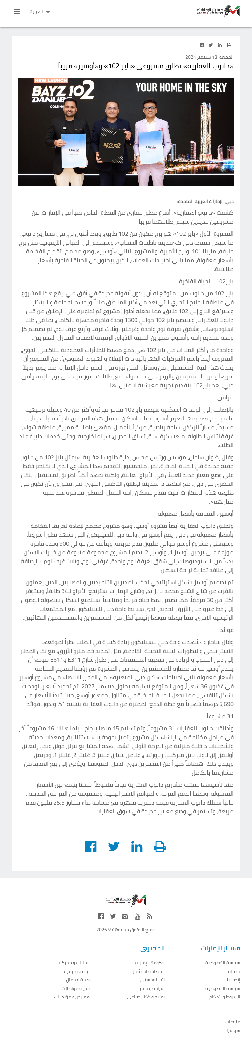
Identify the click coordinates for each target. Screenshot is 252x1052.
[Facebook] (202, 45)
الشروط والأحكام (224, 997)
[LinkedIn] (220, 45)
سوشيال (232, 1030)
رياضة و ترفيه (77, 971)
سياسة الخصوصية (222, 962)
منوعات (232, 1022)
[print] (229, 45)
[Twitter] (210, 45)
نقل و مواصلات (76, 988)
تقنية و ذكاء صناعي (146, 997)
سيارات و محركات (73, 962)
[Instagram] (125, 916)
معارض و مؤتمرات (72, 997)
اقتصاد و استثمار (149, 971)
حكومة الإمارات (150, 962)
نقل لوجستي (152, 980)
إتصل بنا (232, 980)
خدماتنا (233, 971)
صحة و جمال (78, 980)
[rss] (149, 916)
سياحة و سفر (152, 988)
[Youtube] (137, 916)
